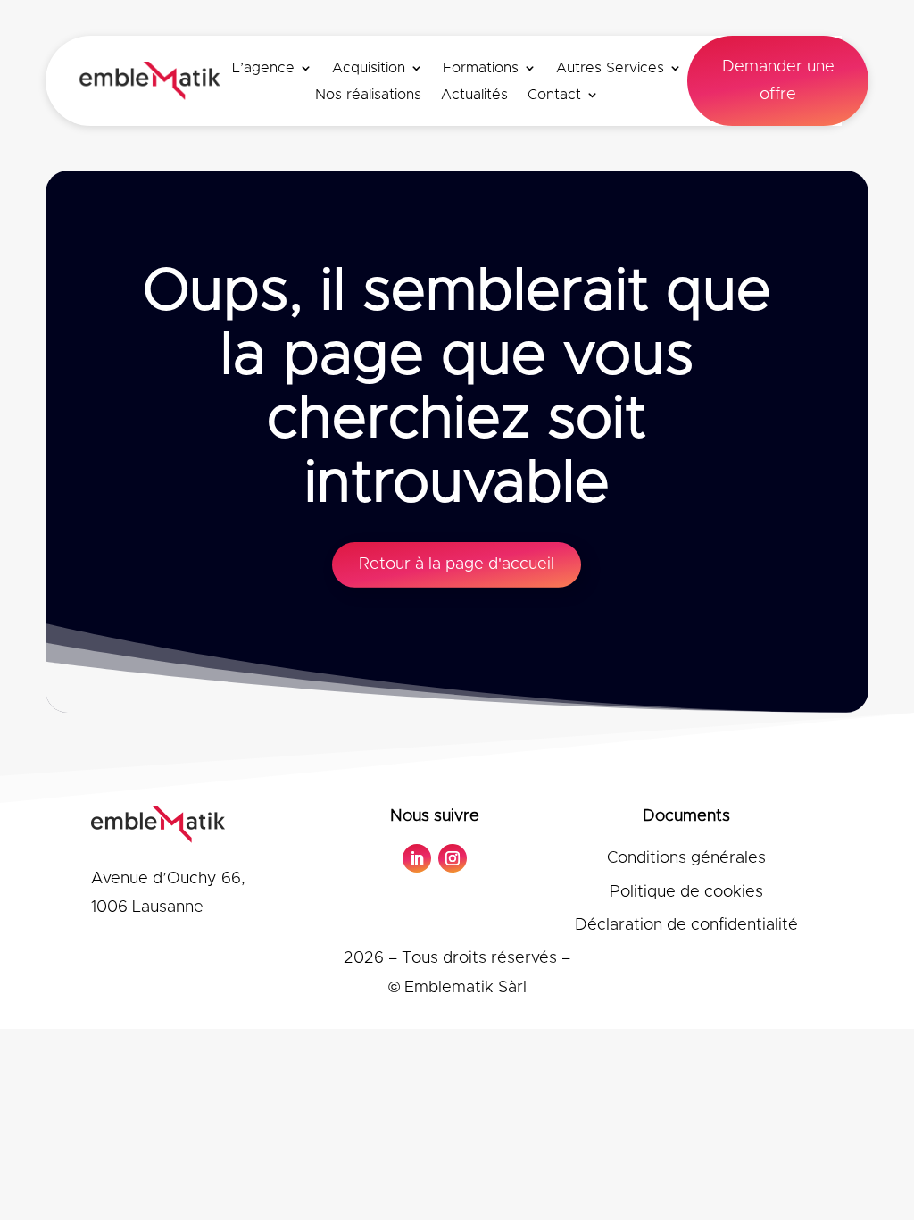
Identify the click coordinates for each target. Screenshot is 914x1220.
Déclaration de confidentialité (686, 925)
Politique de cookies (686, 892)
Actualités (474, 95)
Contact (554, 95)
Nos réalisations (368, 95)
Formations (481, 68)
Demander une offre (778, 81)
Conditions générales (686, 858)
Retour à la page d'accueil (456, 564)
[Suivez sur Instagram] (452, 858)
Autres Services (610, 68)
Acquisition (368, 68)
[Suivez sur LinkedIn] (417, 858)
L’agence (263, 68)
